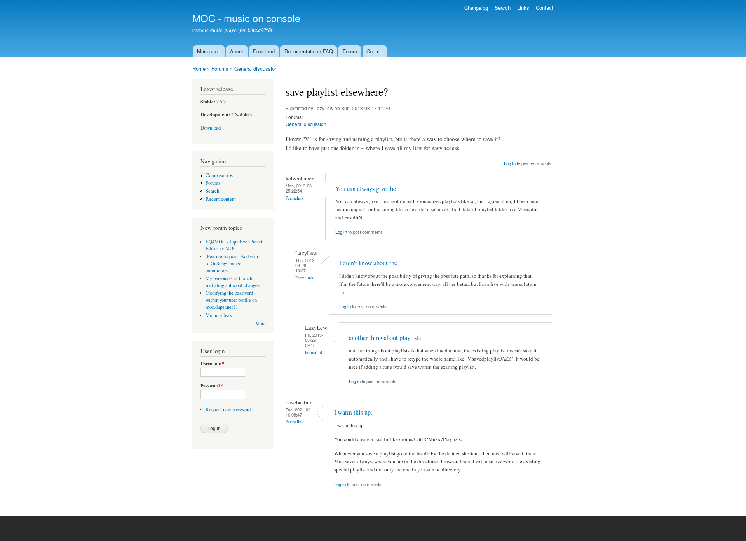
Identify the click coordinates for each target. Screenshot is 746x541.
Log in (510, 163)
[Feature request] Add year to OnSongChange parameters (232, 263)
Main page (208, 51)
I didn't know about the (368, 263)
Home (199, 68)
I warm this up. (353, 412)
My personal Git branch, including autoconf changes (233, 282)
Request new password (228, 409)
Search (503, 7)
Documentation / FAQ (308, 51)
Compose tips (219, 175)
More (260, 323)
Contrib (374, 51)
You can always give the (365, 188)
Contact (544, 7)
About (236, 51)
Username (212, 364)
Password (211, 386)
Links (523, 7)
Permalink (295, 198)
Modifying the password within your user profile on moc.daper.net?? (231, 300)
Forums (219, 68)
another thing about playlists (385, 337)
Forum (350, 51)
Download (264, 51)
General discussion (255, 68)
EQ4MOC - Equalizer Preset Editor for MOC (234, 245)
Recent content (221, 199)
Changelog (476, 7)
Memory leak (219, 315)
